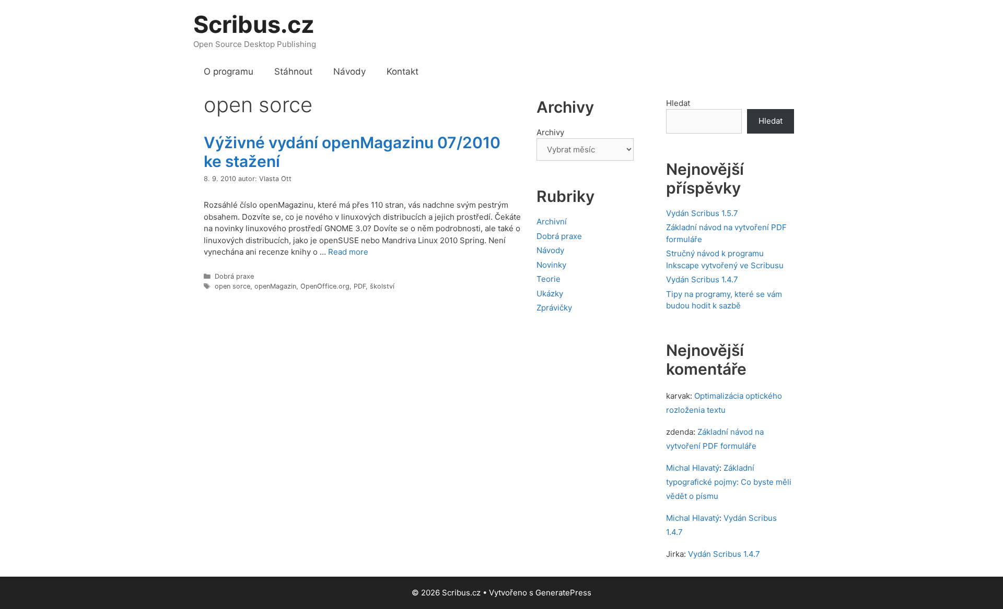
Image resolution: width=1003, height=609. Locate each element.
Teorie (549, 279)
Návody (349, 71)
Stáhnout (293, 71)
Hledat (678, 103)
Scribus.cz (253, 24)
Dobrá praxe (234, 276)
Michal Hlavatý (692, 468)
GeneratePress (563, 593)
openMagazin (275, 286)
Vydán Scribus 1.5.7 (702, 213)
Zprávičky (554, 308)
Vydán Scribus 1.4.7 (702, 279)
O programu (228, 71)
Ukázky (550, 293)
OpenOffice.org (324, 286)
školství (382, 286)
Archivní (552, 221)
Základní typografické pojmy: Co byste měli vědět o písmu (728, 482)
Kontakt (402, 71)
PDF (360, 286)
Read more (348, 252)
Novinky (551, 265)
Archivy (550, 132)
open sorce (232, 286)
